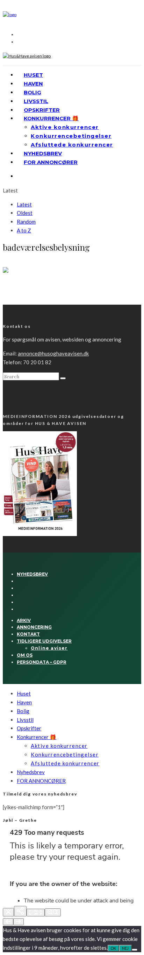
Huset (33, 75)
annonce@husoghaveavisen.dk (53, 353)
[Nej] (134, 950)
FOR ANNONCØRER (51, 162)
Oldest (25, 213)
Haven (33, 83)
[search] (63, 378)
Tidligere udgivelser (44, 641)
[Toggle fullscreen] (36, 912)
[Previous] (8, 921)
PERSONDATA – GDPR (41, 662)
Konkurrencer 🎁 (51, 118)
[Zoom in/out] (53, 912)
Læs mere (13, 301)
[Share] (20, 911)
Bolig (32, 92)
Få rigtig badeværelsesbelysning (48, 287)
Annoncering (34, 627)
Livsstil (36, 101)
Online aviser (49, 648)
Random (26, 221)
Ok (113, 948)
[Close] (8, 912)
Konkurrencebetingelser (71, 136)
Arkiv (24, 620)
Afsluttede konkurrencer (72, 144)
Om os (25, 655)
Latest (24, 204)
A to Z (24, 230)
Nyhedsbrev (43, 153)
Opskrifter (42, 110)
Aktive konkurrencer (65, 127)
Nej (125, 948)
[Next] (18, 921)
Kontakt (28, 634)
